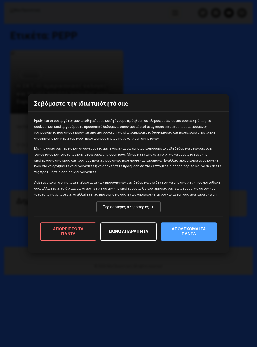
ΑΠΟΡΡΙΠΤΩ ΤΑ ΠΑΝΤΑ (68, 231)
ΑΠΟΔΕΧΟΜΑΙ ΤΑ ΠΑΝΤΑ (189, 231)
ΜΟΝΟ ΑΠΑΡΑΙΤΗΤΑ (128, 231)
